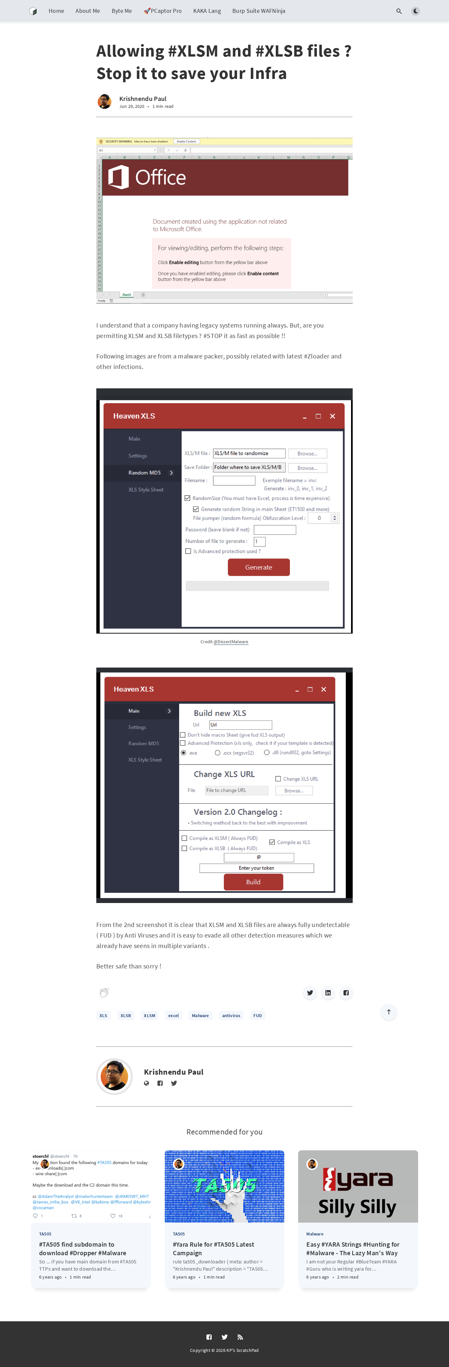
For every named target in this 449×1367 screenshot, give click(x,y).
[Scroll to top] (389, 1012)
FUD (257, 1015)
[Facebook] (346, 992)
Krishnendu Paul (143, 98)
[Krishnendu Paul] (104, 102)
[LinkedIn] (328, 992)
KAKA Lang (207, 10)
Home (56, 10)
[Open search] (399, 11)
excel (173, 1015)
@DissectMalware (231, 642)
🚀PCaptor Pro (163, 10)
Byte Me (122, 10)
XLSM (149, 1015)
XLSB (126, 1015)
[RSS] (240, 1337)
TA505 (45, 1234)
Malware (200, 1015)
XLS (103, 1015)
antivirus (231, 1015)
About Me (88, 10)
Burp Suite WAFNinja (259, 10)
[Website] (146, 1083)
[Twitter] (310, 992)
